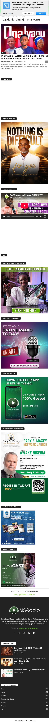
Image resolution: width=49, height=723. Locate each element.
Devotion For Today (7, 699)
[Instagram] (20, 633)
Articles (3, 706)
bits (2, 709)
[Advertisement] (24, 98)
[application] (24, 206)
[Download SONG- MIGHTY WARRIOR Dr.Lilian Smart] (7, 651)
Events (3, 702)
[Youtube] (34, 633)
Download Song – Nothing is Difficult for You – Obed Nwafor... (30, 660)
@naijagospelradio (24, 594)
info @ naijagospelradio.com (28, 628)
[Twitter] (29, 633)
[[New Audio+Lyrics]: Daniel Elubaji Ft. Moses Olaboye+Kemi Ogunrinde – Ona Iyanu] (24, 39)
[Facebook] (15, 633)
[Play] (4, 216)
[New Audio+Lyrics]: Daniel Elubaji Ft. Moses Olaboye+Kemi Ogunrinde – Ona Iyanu (24, 57)
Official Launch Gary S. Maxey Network (29, 670)
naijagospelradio (7, 61)
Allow (41, 13)
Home (2, 16)
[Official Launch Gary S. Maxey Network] (7, 673)
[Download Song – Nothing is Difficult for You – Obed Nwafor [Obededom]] (7, 662)
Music (3, 52)
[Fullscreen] (45, 216)
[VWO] (11, 13)
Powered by (6, 13)
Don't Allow (28, 13)
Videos (3, 696)
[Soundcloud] (24, 633)
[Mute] (41, 216)
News (3, 692)
